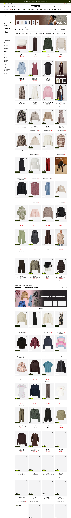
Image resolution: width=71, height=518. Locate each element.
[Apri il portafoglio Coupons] (54, 6)
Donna (5, 6)
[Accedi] (57, 6)
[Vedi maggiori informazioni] (18, 15)
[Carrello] (66, 6)
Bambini (14, 6)
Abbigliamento (21, 27)
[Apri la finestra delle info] (69, 1)
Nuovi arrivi (27, 27)
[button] (54, 29)
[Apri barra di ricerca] (66, 9)
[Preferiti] (63, 6)
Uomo (9, 6)
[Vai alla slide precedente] (60, 288)
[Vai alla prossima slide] (66, 288)
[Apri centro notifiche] (60, 6)
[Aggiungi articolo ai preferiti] (26, 37)
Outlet (6, 3)
